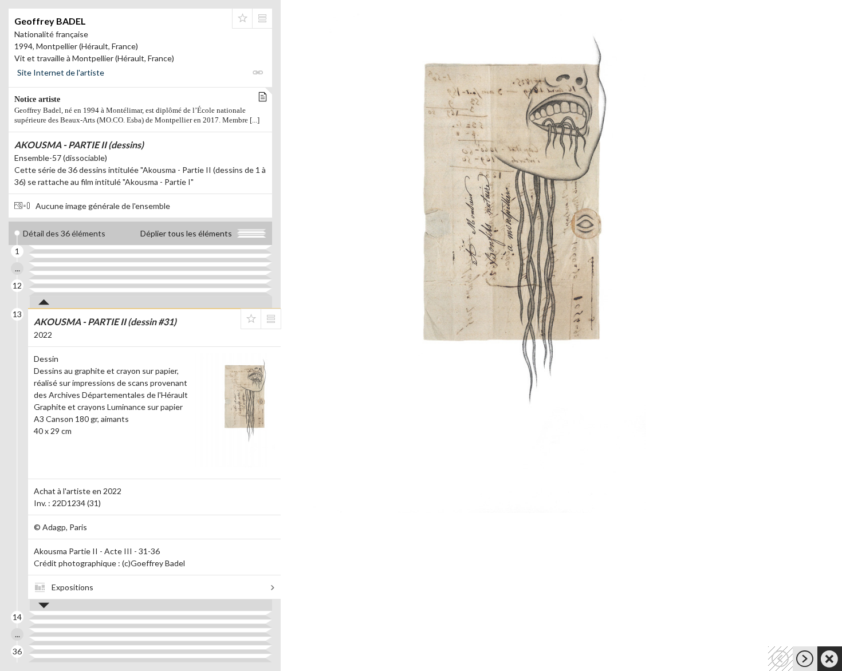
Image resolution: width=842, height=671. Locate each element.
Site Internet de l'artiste (60, 72)
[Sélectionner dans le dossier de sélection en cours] (242, 18)
